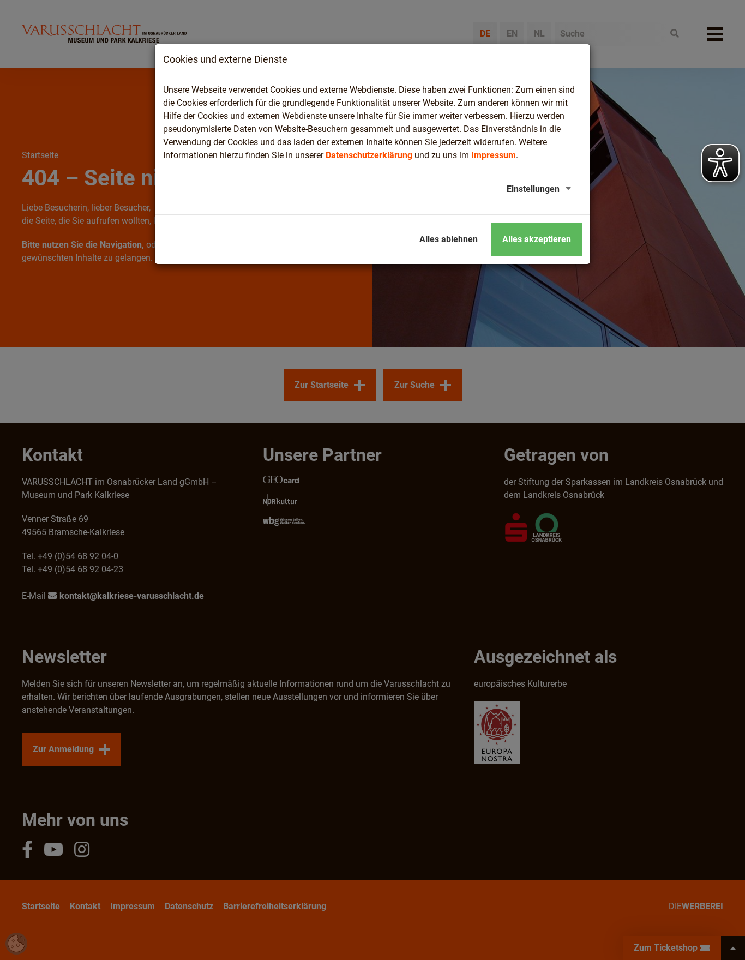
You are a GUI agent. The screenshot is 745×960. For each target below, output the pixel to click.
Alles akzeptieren (536, 239)
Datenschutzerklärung (369, 155)
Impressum (493, 155)
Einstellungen (533, 189)
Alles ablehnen (448, 239)
